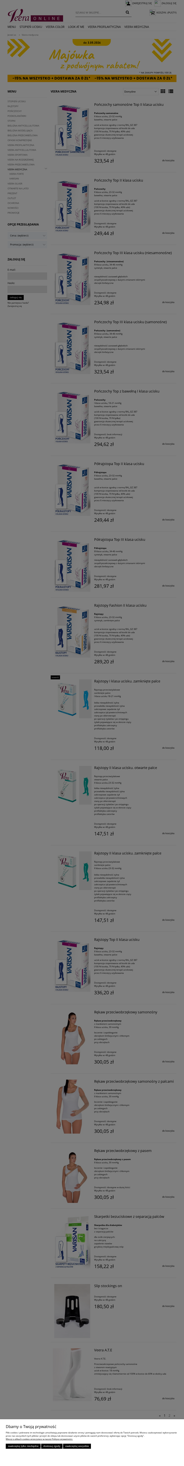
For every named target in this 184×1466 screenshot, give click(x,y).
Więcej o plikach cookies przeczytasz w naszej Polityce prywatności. (39, 1439)
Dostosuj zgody (51, 1446)
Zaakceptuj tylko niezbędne (23, 1446)
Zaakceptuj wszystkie (77, 1446)
